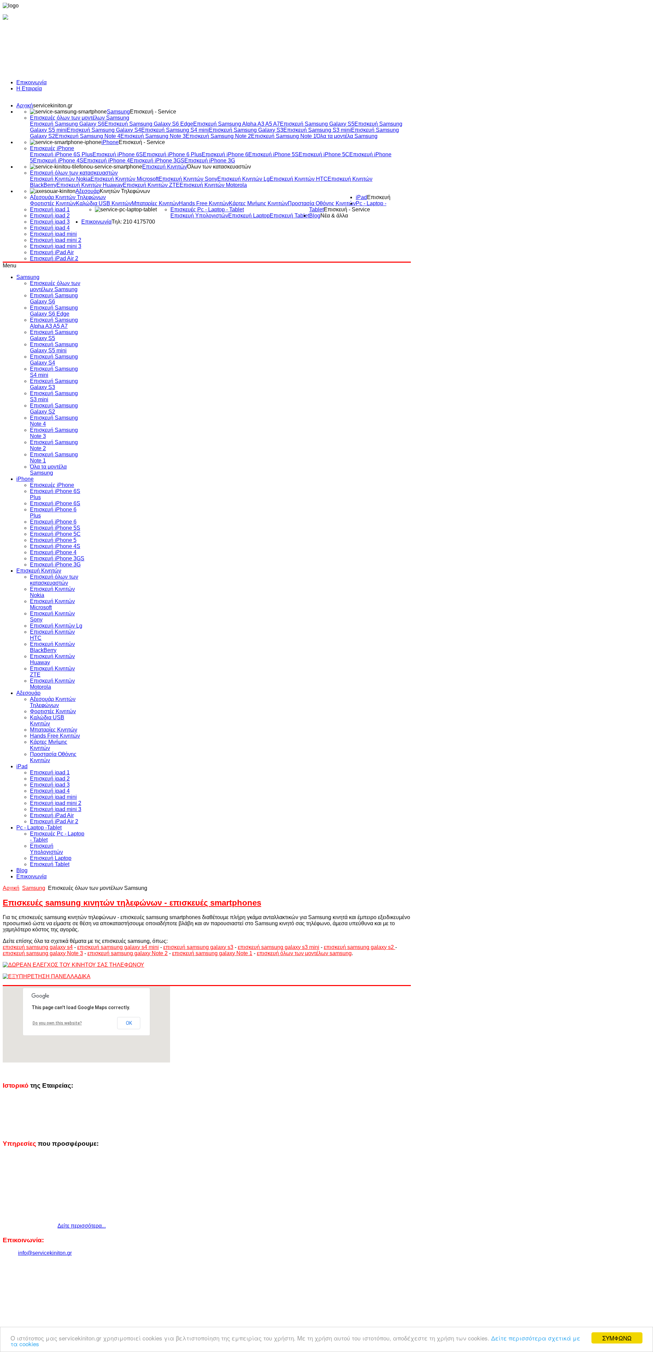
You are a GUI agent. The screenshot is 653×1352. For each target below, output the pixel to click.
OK (129, 1023)
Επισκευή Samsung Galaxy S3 (246, 130)
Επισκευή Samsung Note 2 (218, 136)
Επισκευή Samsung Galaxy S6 (67, 124)
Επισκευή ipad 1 (50, 209)
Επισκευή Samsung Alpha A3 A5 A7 (236, 124)
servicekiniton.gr (52, 105)
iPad (361, 197)
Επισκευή (378, 197)
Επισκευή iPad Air (52, 252)
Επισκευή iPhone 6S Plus (61, 154)
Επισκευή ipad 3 (50, 222)
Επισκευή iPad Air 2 (54, 258)
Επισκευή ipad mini (53, 234)
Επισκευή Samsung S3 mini (317, 130)
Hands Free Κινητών (204, 203)
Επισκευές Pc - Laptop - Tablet (207, 209)
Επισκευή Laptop (249, 215)
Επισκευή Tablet (289, 215)
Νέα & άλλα (334, 215)
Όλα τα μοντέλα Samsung (347, 136)
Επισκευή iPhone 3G (209, 160)
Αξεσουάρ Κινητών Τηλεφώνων (68, 197)
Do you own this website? (57, 1023)
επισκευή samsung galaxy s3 (198, 947)
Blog (314, 215)
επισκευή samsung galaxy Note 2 (127, 953)
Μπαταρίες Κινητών (155, 203)
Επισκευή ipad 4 (50, 228)
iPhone (110, 142)
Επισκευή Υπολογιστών (199, 215)
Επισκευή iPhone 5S (273, 154)
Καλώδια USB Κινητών (104, 203)
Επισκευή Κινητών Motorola (213, 185)
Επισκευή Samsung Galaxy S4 (104, 130)
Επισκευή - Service (153, 112)
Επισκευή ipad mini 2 (55, 240)
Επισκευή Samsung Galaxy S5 (317, 124)
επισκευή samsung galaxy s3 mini (278, 947)
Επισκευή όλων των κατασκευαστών (74, 173)
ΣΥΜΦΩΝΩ (617, 1338)
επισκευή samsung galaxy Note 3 (43, 953)
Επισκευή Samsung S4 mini (175, 130)
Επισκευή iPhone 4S (58, 160)
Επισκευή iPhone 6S (118, 154)
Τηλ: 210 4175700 (133, 222)
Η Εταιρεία (29, 88)
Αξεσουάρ (88, 191)
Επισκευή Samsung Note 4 (87, 136)
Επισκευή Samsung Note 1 (283, 136)
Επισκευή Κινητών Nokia (60, 179)
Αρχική (24, 105)
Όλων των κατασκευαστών (219, 167)
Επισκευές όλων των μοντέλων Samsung (79, 118)
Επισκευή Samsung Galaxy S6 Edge (148, 124)
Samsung (118, 112)
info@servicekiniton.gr (45, 1253)
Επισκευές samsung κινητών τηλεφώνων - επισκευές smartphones (132, 902)
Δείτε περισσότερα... (81, 1226)
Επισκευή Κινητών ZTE (151, 185)
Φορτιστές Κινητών (53, 203)
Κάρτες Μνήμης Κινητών (258, 203)
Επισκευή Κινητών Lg (243, 179)
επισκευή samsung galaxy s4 (38, 947)
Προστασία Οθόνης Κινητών (322, 203)
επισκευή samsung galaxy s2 (359, 947)
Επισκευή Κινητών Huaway (89, 185)
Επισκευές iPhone (52, 148)
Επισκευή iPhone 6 (225, 154)
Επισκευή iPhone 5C (324, 154)
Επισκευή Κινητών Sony (187, 179)
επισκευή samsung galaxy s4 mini (118, 947)
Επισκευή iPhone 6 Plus (172, 154)
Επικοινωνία (31, 82)
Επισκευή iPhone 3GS (157, 160)
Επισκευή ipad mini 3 (55, 246)
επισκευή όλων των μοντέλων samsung (304, 953)
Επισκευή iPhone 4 (106, 160)
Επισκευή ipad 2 (50, 215)
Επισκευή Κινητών (164, 167)
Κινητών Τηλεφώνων (125, 191)
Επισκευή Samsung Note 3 (153, 136)
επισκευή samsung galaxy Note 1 (212, 953)
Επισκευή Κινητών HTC (299, 179)
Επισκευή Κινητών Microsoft (124, 179)
